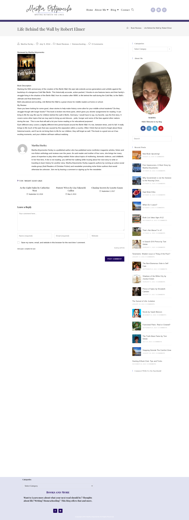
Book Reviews (63, 44)
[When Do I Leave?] (136, 206)
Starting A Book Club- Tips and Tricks (147, 361)
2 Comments (162, 269)
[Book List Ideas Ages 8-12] (136, 218)
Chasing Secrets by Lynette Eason (107, 187)
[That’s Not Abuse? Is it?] (136, 231)
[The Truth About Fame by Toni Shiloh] (136, 338)
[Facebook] (143, 128)
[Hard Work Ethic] (136, 193)
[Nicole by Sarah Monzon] (136, 313)
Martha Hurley (27, 44)
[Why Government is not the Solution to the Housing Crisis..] (136, 180)
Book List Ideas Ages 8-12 (153, 218)
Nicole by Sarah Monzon (152, 312)
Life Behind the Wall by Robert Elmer (158, 28)
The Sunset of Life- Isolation (143, 301)
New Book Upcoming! (151, 154)
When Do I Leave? (150, 205)
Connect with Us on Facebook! (148, 371)
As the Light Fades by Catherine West (35, 189)
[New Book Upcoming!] (136, 155)
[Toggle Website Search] (132, 10)
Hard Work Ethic (149, 192)
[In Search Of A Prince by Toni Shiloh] (136, 244)
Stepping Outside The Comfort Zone (157, 350)
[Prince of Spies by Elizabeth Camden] (136, 291)
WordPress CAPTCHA (119, 248)
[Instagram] (164, 10)
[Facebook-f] (153, 10)
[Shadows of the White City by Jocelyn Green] (136, 278)
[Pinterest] (158, 10)
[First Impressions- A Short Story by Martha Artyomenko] (136, 167)
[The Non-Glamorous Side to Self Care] (136, 266)
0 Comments (97, 44)
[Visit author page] (22, 149)
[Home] (127, 28)
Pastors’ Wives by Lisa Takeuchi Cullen (71, 189)
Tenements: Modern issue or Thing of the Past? (151, 254)
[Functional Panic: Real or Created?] (136, 326)
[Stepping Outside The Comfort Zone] (136, 351)
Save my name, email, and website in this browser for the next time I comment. (53, 242)
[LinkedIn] (154, 128)
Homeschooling (79, 44)
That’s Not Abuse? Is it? (152, 230)
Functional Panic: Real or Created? (156, 325)
